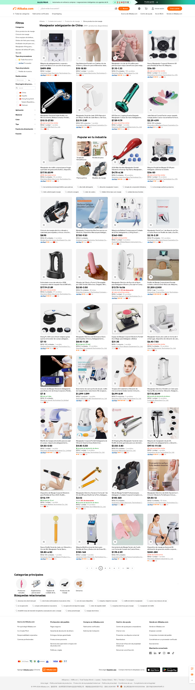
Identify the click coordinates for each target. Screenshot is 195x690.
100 (128, 568)
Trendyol (121, 680)
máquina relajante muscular (108, 601)
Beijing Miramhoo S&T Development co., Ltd (91, 398)
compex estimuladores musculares (46, 606)
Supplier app (111, 670)
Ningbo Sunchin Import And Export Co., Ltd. (55, 240)
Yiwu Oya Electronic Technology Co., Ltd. (161, 348)
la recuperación (23, 606)
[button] (116, 8)
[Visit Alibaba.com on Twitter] (159, 653)
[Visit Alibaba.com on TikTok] (173, 653)
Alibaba (42, 21)
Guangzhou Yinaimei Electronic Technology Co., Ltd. (163, 292)
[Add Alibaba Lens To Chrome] (49, 669)
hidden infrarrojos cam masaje (111, 192)
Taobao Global (107, 680)
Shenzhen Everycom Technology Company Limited (92, 292)
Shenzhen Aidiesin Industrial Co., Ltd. (160, 559)
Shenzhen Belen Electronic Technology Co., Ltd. (56, 179)
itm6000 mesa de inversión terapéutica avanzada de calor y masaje (39, 611)
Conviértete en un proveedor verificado (163, 639)
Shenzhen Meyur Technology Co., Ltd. (125, 73)
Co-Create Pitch (23, 631)
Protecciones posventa (58, 639)
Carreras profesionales (25, 639)
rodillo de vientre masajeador (133, 601)
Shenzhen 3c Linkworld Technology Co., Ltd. (91, 348)
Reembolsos (120, 639)
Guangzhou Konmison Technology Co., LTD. (162, 75)
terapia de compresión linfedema (135, 187)
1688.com (74, 680)
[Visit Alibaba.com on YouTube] (168, 653)
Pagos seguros (55, 626)
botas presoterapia (74, 611)
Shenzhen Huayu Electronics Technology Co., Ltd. (92, 73)
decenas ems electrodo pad (27, 601)
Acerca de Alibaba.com (26, 622)
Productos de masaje (72, 21)
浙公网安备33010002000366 (134, 687)
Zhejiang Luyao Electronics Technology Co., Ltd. (92, 240)
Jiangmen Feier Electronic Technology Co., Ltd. (56, 73)
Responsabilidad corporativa (27, 635)
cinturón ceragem (73, 192)
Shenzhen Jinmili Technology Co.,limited (54, 400)
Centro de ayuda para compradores (128, 626)
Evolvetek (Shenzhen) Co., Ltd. (157, 400)
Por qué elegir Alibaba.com (26, 626)
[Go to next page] (132, 568)
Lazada (97, 680)
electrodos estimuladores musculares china (56, 601)
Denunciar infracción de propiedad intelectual (128, 645)
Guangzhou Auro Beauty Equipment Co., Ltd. (127, 346)
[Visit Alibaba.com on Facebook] (150, 653)
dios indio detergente (86, 187)
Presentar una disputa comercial (127, 635)
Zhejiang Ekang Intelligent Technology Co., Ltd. (56, 346)
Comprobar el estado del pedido (160, 635)
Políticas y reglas (56, 650)
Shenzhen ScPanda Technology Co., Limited (55, 450)
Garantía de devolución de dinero (61, 631)
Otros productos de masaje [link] (92, 21)
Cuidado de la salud (55, 21)
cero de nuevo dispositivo (85, 601)
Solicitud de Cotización (91, 631)
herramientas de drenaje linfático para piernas (58, 187)
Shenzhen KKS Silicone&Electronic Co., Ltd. (127, 127)
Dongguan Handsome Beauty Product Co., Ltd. (56, 557)
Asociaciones (154, 644)
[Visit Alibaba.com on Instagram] (164, 653)
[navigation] (25, 295)
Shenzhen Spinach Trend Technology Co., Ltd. (127, 296)
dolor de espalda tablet (98, 606)
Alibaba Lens (28, 670)
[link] (192, 669)
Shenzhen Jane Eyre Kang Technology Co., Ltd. (127, 177)
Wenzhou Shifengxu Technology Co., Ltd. (90, 452)
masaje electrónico (93, 611)
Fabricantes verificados (91, 626)
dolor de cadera (90, 192)
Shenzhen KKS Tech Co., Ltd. (50, 127)
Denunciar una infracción (125, 650)
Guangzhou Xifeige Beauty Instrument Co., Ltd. (127, 242)
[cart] (146, 9)
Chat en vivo (120, 631)
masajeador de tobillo (147, 606)
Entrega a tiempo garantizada (60, 635)
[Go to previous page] (87, 568)
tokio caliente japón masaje (52, 192)
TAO (115, 680)
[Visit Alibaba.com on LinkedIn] (155, 653)
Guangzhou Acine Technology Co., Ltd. (160, 452)
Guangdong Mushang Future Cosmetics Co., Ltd (92, 125)
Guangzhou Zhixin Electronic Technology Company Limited (127, 502)
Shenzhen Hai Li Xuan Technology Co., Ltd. (126, 398)
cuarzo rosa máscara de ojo (158, 601)
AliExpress (65, 680)
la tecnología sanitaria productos (163, 187)
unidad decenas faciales (135, 192)
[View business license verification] (118, 686)
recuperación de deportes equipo (74, 606)
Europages (130, 680)
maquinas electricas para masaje (123, 606)
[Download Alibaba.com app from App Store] (153, 669)
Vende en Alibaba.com (157, 626)
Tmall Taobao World (86, 680)
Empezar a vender (155, 631)
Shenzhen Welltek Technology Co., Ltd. (54, 504)
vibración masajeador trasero (109, 187)
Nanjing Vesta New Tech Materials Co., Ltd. (91, 507)
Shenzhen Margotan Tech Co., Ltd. (124, 450)
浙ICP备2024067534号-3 (155, 687)
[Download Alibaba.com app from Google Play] (170, 669)
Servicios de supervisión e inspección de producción (63, 645)
